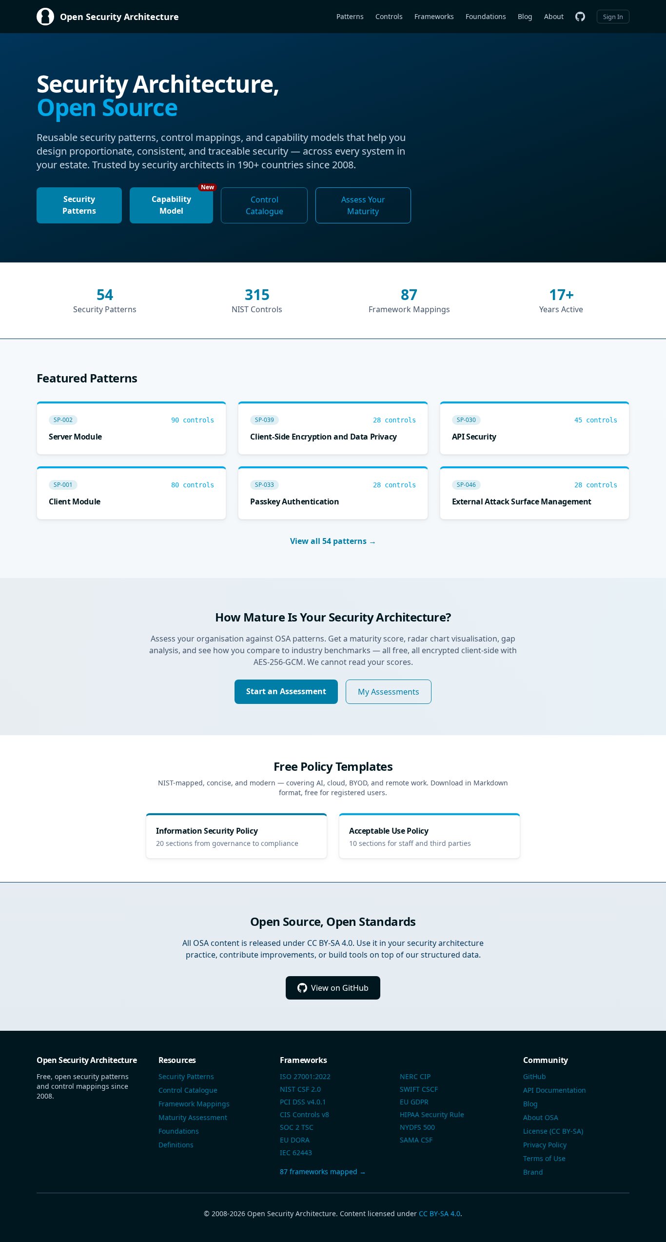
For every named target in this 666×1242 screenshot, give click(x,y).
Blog (525, 16)
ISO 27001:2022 (305, 1076)
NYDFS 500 (417, 1127)
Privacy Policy (545, 1144)
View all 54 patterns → (333, 541)
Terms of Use (544, 1158)
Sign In (613, 16)
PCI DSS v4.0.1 (303, 1101)
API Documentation (554, 1090)
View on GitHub (340, 987)
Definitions (176, 1144)
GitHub (534, 1076)
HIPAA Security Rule (432, 1114)
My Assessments (388, 691)
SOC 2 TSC (296, 1127)
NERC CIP (415, 1076)
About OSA (540, 1117)
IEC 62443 (296, 1152)
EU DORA (295, 1139)
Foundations (486, 16)
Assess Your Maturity (363, 205)
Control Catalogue (264, 205)
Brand (533, 1172)
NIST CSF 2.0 (300, 1089)
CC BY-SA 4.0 (439, 1213)
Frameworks (434, 16)
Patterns (350, 16)
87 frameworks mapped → (323, 1171)
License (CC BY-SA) (553, 1131)
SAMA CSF (416, 1139)
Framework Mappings (194, 1103)
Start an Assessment (286, 691)
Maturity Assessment (192, 1117)
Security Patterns (79, 205)
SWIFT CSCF (419, 1089)
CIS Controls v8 (304, 1114)
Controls (389, 16)
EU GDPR (414, 1101)
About (554, 16)
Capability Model (182, 201)
